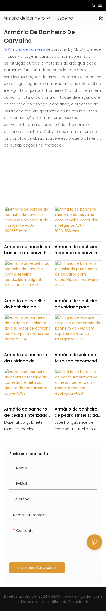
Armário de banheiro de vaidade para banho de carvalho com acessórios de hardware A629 (76, 304)
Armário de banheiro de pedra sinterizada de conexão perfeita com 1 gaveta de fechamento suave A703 (26, 412)
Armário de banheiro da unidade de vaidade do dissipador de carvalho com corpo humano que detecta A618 (26, 358)
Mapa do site (33, 601)
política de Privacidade (68, 601)
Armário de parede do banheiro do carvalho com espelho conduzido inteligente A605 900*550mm (27, 250)
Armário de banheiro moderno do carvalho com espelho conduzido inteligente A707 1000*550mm (77, 250)
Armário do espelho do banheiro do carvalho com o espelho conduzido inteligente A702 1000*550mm (24, 304)
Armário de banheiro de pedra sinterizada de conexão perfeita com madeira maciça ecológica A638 (77, 412)
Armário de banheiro (26, 49)
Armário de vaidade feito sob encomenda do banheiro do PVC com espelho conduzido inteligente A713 (77, 358)
